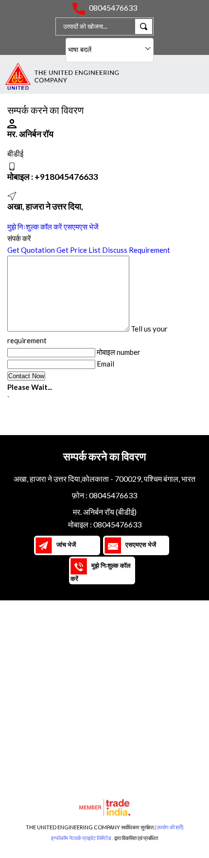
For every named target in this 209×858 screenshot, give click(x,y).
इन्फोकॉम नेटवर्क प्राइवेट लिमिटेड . (82, 838)
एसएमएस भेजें (81, 226)
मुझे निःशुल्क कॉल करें (34, 226)
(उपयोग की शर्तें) (169, 827)
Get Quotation (31, 249)
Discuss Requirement (136, 249)
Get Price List (78, 249)
